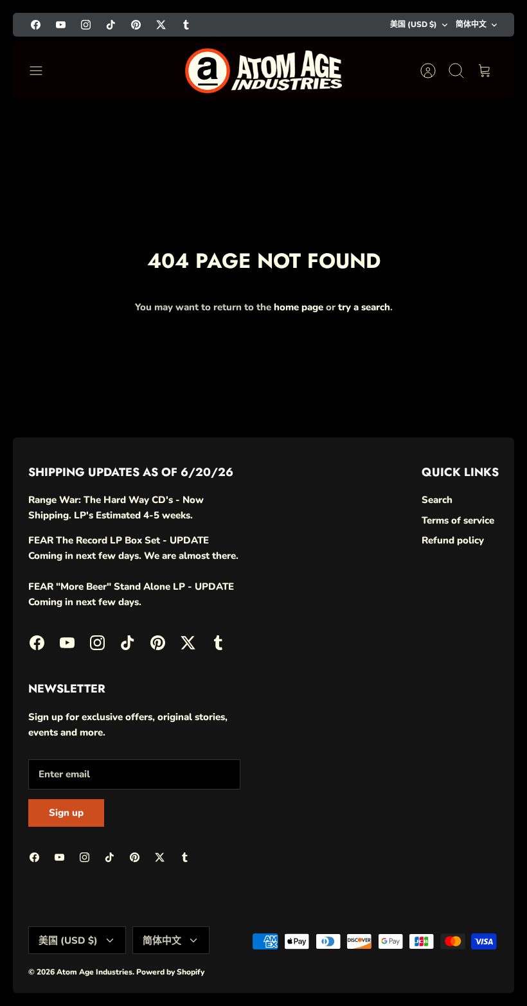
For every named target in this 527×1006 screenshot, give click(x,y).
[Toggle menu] (42, 70)
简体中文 (471, 24)
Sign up (66, 812)
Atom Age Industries (94, 972)
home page (298, 307)
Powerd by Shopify (170, 972)
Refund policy (453, 540)
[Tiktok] (110, 25)
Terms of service (458, 520)
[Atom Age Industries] (263, 70)
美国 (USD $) (413, 24)
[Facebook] (35, 25)
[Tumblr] (186, 25)
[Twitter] (161, 25)
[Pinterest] (135, 25)
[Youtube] (60, 25)
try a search (364, 307)
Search (437, 499)
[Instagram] (85, 25)
